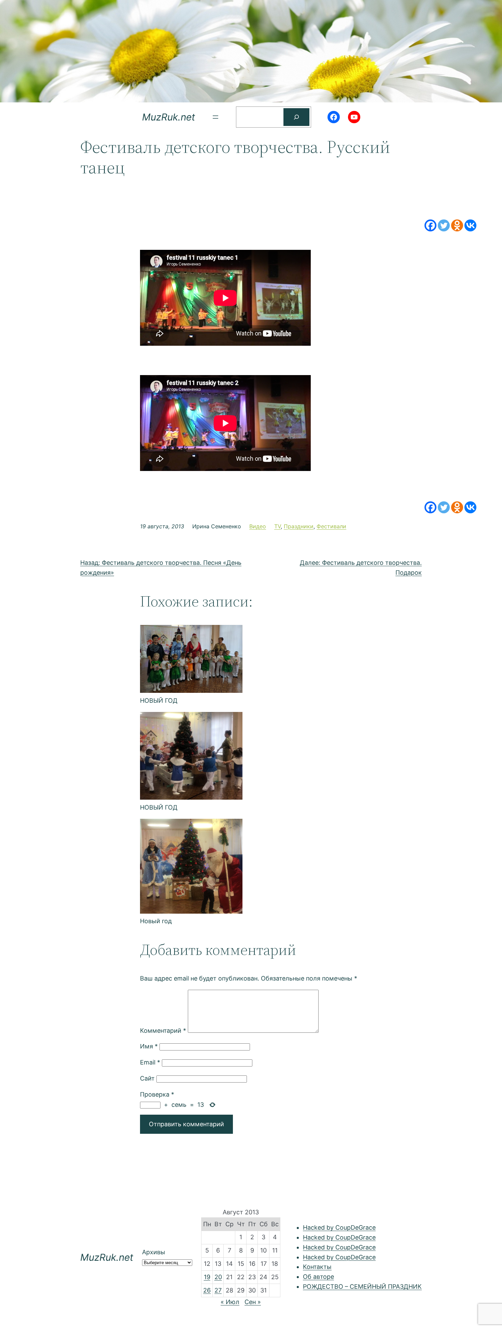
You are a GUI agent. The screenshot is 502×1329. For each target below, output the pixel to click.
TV (277, 526)
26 (207, 1290)
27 (218, 1290)
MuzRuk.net (168, 117)
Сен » (253, 1301)
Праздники (298, 526)
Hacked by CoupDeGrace (339, 1227)
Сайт (147, 1078)
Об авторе (318, 1276)
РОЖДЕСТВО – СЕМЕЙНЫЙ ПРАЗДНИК (362, 1286)
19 (207, 1277)
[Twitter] (444, 225)
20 (218, 1277)
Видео (257, 526)
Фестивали (331, 526)
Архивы (153, 1252)
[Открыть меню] (215, 117)
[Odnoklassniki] (457, 225)
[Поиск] (296, 117)
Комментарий (163, 1030)
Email (150, 1062)
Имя (149, 1046)
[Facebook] (430, 225)
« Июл (230, 1301)
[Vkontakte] (470, 225)
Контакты (317, 1266)
